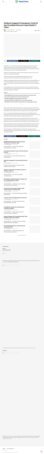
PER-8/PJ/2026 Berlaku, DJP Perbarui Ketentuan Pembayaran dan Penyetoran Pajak (20, 95)
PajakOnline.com (7, 65)
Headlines (11, 31)
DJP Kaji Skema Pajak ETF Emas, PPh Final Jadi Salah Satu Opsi (17, 96)
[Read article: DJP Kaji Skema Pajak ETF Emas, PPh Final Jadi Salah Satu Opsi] (34, 154)
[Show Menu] (3, 1)
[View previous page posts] (21, 104)
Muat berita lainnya (22, 235)
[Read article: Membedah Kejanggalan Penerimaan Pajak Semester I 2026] (34, 164)
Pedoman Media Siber (10, 448)
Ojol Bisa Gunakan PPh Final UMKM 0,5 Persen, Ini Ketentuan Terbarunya (18, 100)
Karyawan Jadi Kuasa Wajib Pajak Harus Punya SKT (15, 197)
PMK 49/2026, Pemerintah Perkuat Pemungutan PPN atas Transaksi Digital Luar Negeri (21, 101)
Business (8, 31)
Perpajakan (15, 31)
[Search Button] (40, 1)
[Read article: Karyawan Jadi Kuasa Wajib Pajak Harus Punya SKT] (34, 201)
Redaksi (4, 248)
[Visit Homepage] (22, 1)
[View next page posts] (23, 104)
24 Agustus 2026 (15, 144)
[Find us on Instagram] (4, 450)
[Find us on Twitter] (6, 450)
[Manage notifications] (41, 451)
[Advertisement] (22, 11)
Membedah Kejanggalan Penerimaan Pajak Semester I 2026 (16, 98)
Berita (5, 31)
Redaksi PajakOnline (8, 144)
